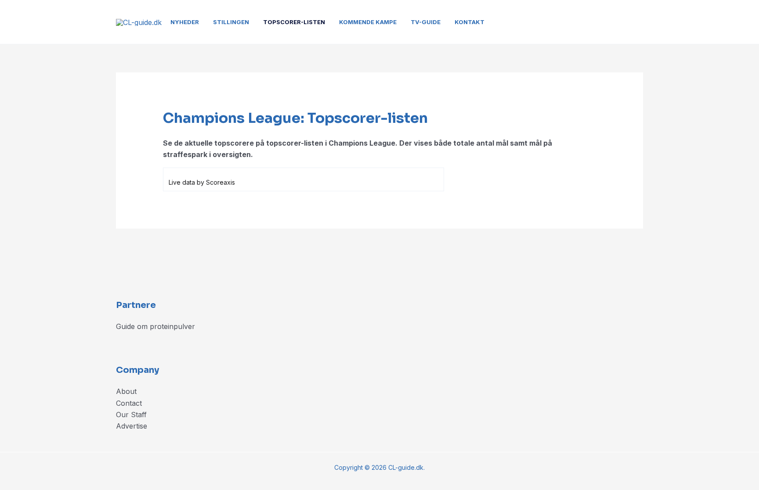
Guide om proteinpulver (155, 326)
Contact (129, 403)
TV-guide (426, 21)
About (126, 391)
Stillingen (231, 21)
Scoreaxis (220, 182)
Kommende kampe (368, 21)
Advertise (131, 426)
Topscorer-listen (294, 21)
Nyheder (184, 21)
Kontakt (469, 21)
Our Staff (131, 414)
